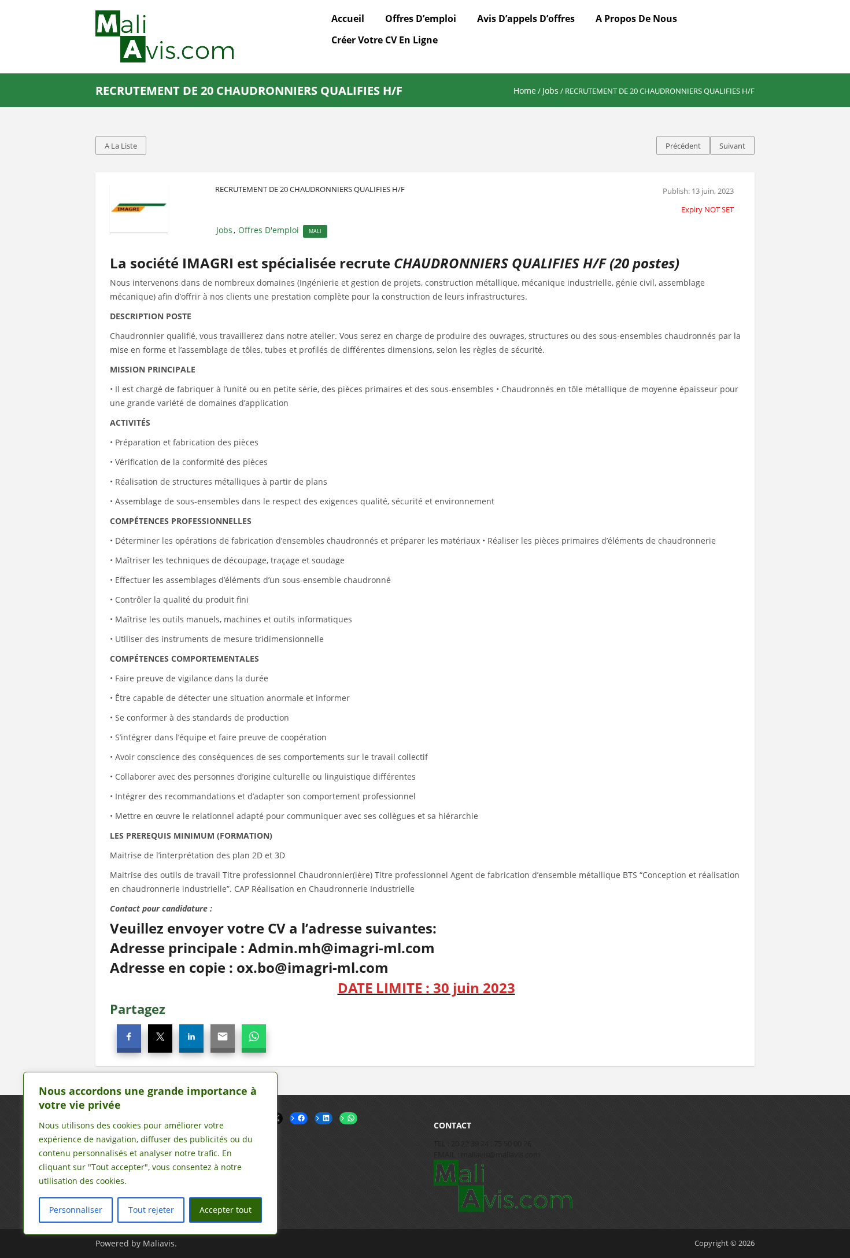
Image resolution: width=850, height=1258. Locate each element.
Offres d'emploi (268, 229)
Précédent (683, 146)
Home (524, 90)
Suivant (732, 146)
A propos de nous (636, 18)
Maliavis (159, 1243)
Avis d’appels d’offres (526, 18)
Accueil (347, 18)
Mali (315, 231)
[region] (150, 1153)
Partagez (137, 1008)
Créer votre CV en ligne (384, 40)
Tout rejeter (151, 1209)
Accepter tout (225, 1209)
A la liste (121, 146)
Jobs (550, 90)
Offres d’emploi (420, 18)
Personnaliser (75, 1209)
